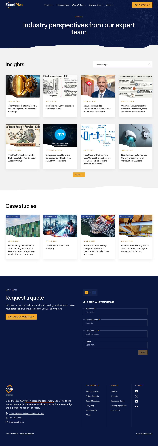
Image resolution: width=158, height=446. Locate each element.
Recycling (90, 406)
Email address (92, 331)
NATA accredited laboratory (39, 401)
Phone (88, 342)
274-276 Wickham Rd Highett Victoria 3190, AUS (26, 413)
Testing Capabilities (119, 406)
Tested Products (93, 401)
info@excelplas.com (16, 422)
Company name (93, 320)
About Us (114, 396)
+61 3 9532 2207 (15, 418)
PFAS (88, 415)
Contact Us (115, 410)
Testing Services (92, 391)
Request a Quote (118, 401)
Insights (114, 391)
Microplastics (91, 410)
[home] (16, 5)
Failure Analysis (62, 5)
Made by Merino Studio (144, 434)
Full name (90, 309)
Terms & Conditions (27, 434)
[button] (49, 5)
